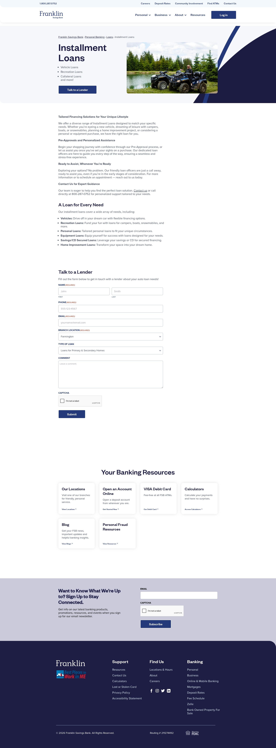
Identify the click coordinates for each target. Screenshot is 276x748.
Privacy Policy (121, 692)
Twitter (162, 690)
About (179, 15)
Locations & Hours (161, 669)
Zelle (190, 704)
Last (114, 297)
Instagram (157, 690)
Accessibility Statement (127, 698)
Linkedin (168, 690)
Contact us (140, 190)
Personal (141, 15)
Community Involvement (189, 3)
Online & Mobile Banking (202, 681)
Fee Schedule (196, 698)
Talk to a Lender (77, 90)
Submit (72, 414)
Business (161, 15)
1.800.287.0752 (48, 3)
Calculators (119, 681)
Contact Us (230, 3)
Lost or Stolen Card (124, 687)
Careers (145, 3)
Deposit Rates (162, 3)
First (60, 297)
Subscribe (155, 624)
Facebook (151, 690)
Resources (197, 15)
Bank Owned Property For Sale (203, 711)
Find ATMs (213, 3)
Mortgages (194, 687)
